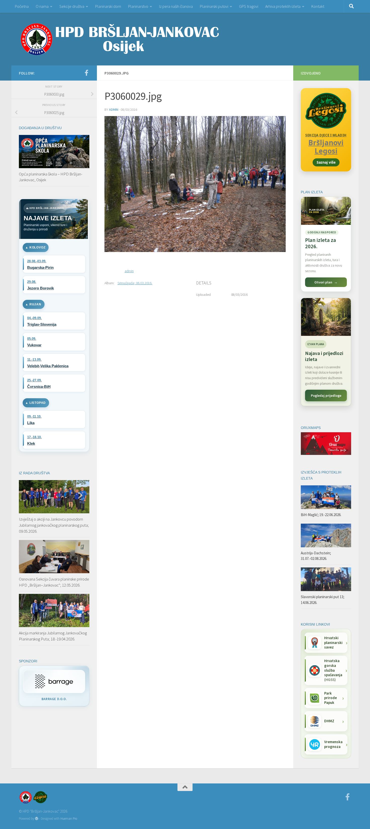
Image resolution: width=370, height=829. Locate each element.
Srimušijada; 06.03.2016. (135, 283)
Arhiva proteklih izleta (283, 6)
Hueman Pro (68, 818)
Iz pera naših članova (176, 6)
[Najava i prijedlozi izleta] (326, 317)
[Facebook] (86, 73)
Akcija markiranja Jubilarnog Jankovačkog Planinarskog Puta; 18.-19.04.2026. (53, 636)
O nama (42, 6)
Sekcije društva (71, 6)
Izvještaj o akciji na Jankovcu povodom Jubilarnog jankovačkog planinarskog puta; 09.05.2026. (54, 525)
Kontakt (317, 6)
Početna (22, 6)
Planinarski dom (108, 6)
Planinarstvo (138, 6)
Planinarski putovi (214, 6)
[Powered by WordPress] (36, 818)
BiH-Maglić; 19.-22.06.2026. (321, 514)
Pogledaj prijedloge (326, 395)
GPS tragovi (248, 6)
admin (113, 109)
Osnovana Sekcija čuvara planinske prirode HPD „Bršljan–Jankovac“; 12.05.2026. (54, 582)
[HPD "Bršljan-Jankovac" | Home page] (119, 39)
